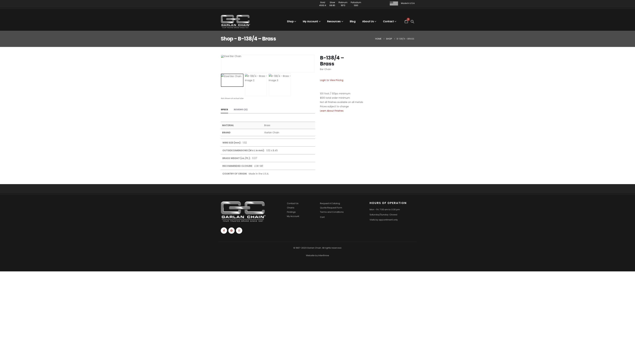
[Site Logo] (235, 21)
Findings (291, 212)
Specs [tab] (224, 109)
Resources (334, 21)
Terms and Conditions (332, 212)
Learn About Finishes (331, 110)
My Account (310, 21)
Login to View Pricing (331, 80)
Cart (322, 217)
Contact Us (292, 203)
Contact (388, 21)
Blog (352, 21)
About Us (368, 21)
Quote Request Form (331, 207)
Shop (290, 21)
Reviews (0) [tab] (241, 109)
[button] (413, 22)
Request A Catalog (330, 203)
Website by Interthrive (317, 255)
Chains (290, 207)
